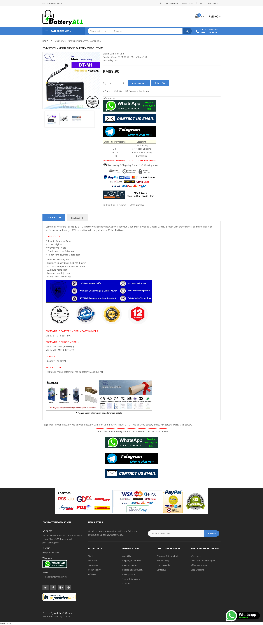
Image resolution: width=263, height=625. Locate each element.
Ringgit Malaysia (51, 3)
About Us (126, 556)
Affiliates (92, 574)
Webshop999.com (63, 613)
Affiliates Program (199, 565)
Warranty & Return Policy (168, 556)
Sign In (91, 556)
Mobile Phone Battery (60, 424)
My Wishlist (93, 565)
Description (54, 217)
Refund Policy (163, 560)
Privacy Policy (128, 574)
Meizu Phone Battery (82, 424)
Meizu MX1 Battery (182, 424)
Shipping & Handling (131, 560)
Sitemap (126, 583)
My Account (188, 3)
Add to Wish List (115, 91)
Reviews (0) (77, 217)
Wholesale (196, 556)
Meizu (121, 424)
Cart (201, 3)
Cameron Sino (117, 53)
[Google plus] (61, 587)
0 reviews (121, 204)
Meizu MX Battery (163, 424)
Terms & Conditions (131, 579)
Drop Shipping (197, 569)
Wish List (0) (172, 3)
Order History (94, 569)
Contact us (161, 569)
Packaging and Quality (132, 569)
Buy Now (160, 83)
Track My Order (164, 565)
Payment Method (130, 565)
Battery (112, 424)
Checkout (213, 3)
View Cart (92, 560)
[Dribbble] (68, 587)
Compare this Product (140, 91)
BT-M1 (128, 424)
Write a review (137, 204)
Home (45, 41)
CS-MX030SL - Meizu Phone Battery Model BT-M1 (78, 41)
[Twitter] (45, 587)
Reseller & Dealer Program (203, 560)
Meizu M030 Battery (143, 424)
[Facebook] (53, 587)
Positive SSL (6, 623)
